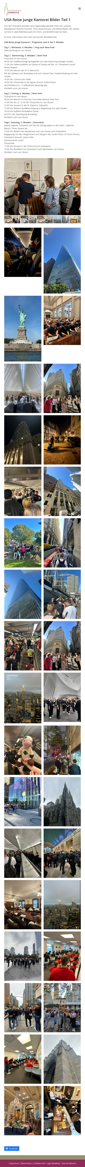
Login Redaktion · (54, 1163)
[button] (79, 8)
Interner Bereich (69, 1163)
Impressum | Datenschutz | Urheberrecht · (28, 1163)
